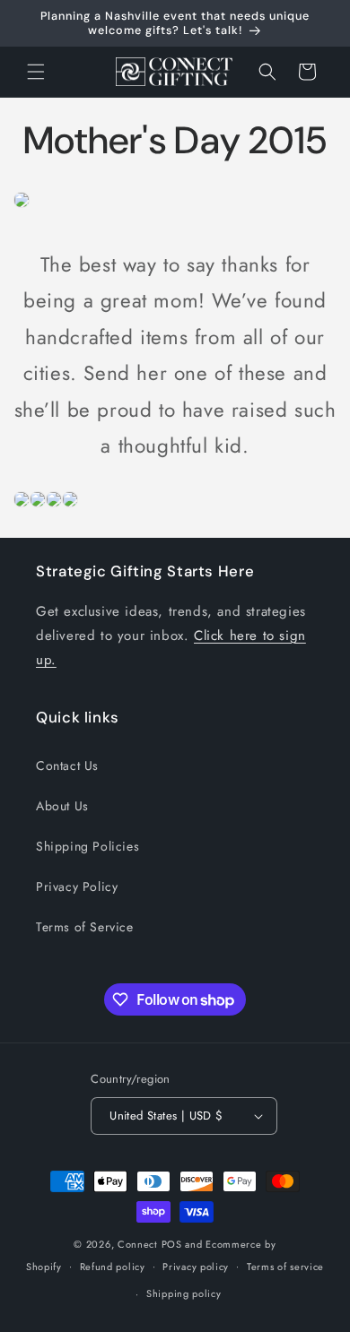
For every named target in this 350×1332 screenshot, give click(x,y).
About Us (62, 806)
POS (172, 1244)
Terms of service (285, 1266)
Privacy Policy (77, 886)
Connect (138, 1244)
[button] (36, 71)
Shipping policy (184, 1293)
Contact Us (67, 765)
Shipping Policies (87, 846)
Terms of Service (85, 927)
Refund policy (112, 1266)
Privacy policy (195, 1266)
